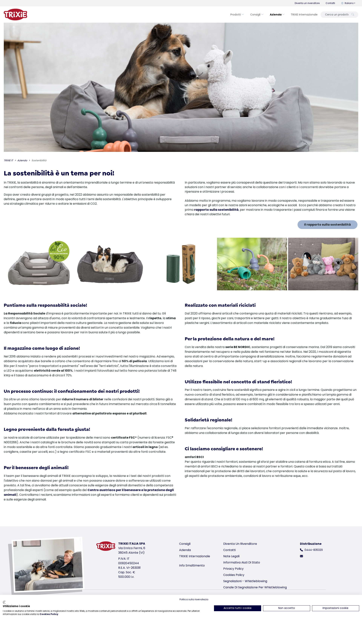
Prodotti (235, 14)
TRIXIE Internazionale (304, 14)
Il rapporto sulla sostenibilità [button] (327, 224)
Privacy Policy (233, 568)
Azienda (275, 14)
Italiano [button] (349, 3)
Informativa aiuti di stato (241, 562)
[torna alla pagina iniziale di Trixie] (15, 14)
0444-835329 (313, 550)
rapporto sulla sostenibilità (216, 210)
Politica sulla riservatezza (193, 599)
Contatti (330, 3)
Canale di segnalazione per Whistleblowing (255, 587)
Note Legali (231, 556)
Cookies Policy (233, 575)
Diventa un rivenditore (307, 3)
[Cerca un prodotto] (352, 15)
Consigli (255, 14)
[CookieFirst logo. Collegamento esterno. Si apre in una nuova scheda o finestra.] (4, 602)
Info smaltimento (192, 565)
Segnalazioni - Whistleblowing (245, 581)
